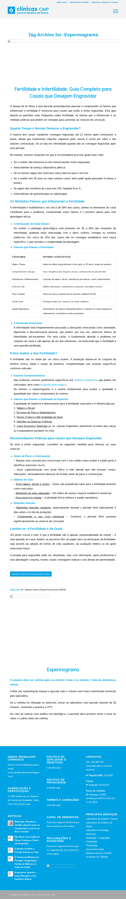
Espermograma (63, 669)
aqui (58, 767)
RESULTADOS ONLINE (79, 2)
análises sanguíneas (86, 380)
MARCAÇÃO (62, 2)
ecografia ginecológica (53, 384)
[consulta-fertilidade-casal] (63, 61)
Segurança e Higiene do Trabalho (105, 2)
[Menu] (114, 11)
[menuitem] (62, 2)
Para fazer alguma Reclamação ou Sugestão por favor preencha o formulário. (63, 850)
